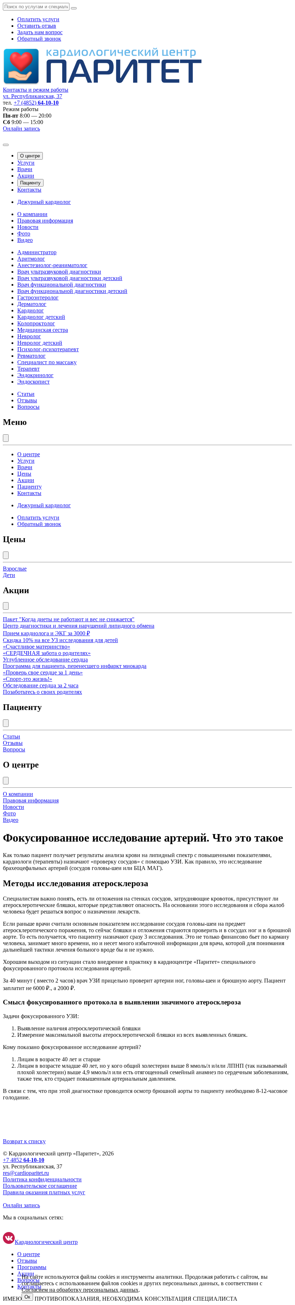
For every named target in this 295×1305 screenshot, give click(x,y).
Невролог (29, 336)
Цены (24, 474)
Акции (25, 176)
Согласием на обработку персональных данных (80, 1290)
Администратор (36, 252)
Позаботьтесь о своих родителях (42, 692)
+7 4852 (23, 1160)
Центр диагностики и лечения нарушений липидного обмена (78, 626)
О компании (32, 214)
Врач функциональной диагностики (61, 284)
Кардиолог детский (41, 317)
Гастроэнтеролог (38, 297)
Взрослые (15, 569)
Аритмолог (31, 259)
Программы (31, 1267)
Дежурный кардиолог (44, 202)
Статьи (26, 394)
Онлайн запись (21, 128)
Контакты (29, 190)
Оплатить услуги (38, 19)
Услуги (26, 163)
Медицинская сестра (42, 330)
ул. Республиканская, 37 (32, 96)
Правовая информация (45, 221)
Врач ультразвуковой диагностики (59, 272)
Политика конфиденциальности (42, 1179)
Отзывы (27, 400)
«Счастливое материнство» (36, 647)
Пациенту (30, 183)
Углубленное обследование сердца (45, 659)
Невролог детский (39, 343)
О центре (30, 156)
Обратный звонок (39, 39)
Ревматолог (31, 356)
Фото (23, 233)
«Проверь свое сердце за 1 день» (43, 672)
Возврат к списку (24, 1141)
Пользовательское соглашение (40, 1186)
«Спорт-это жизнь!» (27, 679)
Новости (27, 227)
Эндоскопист (33, 382)
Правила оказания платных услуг (44, 1192)
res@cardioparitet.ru (26, 1173)
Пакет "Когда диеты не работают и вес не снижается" (69, 619)
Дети (9, 575)
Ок (27, 1297)
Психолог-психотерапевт (48, 349)
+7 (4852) (36, 103)
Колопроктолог (36, 323)
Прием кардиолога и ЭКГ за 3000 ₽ (46, 633)
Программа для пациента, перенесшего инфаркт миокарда (74, 666)
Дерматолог (31, 304)
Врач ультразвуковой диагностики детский (69, 278)
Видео (25, 240)
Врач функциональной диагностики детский (72, 291)
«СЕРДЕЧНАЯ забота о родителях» (47, 653)
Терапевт (28, 369)
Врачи (24, 169)
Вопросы (28, 407)
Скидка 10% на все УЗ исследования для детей (60, 640)
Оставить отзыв (36, 26)
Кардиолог (30, 310)
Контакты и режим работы (35, 90)
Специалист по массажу (47, 362)
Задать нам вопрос (40, 32)
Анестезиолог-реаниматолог (52, 265)
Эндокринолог (35, 375)
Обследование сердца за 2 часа (40, 685)
